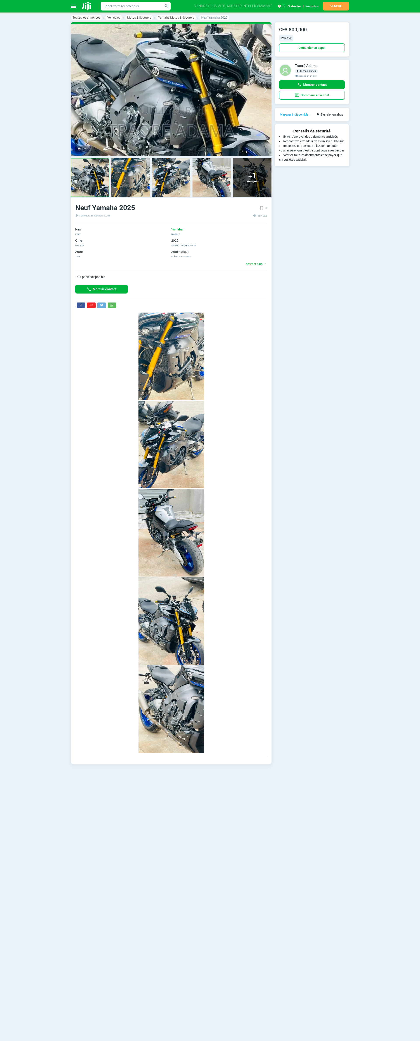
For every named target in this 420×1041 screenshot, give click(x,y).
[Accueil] (87, 6)
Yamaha (177, 229)
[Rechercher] (166, 6)
